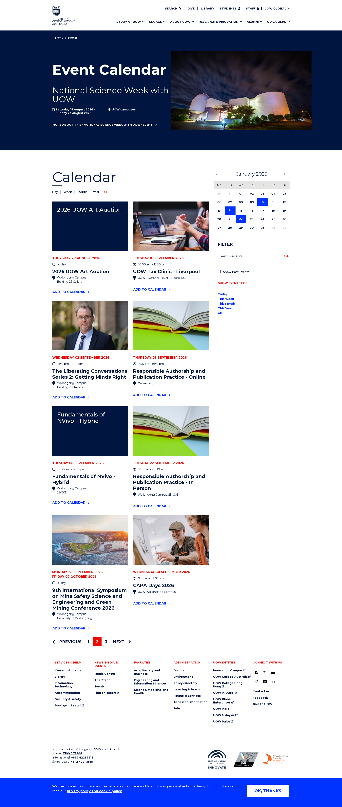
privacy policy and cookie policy (94, 791)
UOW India (221, 709)
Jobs (177, 708)
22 (241, 219)
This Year (225, 308)
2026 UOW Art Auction (89, 209)
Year (96, 192)
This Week (226, 299)
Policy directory (185, 683)
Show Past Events (236, 272)
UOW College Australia (230, 677)
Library (207, 8)
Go (287, 256)
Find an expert (105, 693)
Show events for (233, 283)
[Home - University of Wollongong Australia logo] (63, 15)
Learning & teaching (189, 689)
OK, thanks (268, 790)
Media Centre (104, 674)
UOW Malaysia (224, 715)
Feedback (260, 698)
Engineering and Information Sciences (150, 682)
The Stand (102, 680)
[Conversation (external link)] (273, 682)
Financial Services (187, 696)
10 (262, 202)
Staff (251, 8)
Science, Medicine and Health (151, 691)
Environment (183, 677)
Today (222, 294)
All (220, 313)
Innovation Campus (227, 670)
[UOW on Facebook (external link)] (256, 672)
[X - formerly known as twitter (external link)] (265, 672)
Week (68, 192)
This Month (226, 303)
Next (119, 641)
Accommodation (67, 693)
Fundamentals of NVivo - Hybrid (81, 417)
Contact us (261, 691)
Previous (70, 641)
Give (191, 8)
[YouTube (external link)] (273, 673)
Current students (68, 670)
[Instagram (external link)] (256, 681)
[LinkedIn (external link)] (265, 681)
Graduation (182, 670)
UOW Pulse (221, 721)
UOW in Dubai (223, 693)
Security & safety (68, 699)
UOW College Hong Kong (227, 685)
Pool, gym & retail (68, 705)
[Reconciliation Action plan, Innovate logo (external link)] (217, 759)
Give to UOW (262, 704)
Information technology (64, 685)
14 (230, 210)
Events (99, 686)
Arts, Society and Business (147, 672)
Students (228, 8)
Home (59, 37)
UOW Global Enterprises (222, 701)
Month (83, 192)
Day (55, 192)
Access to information (190, 702)
